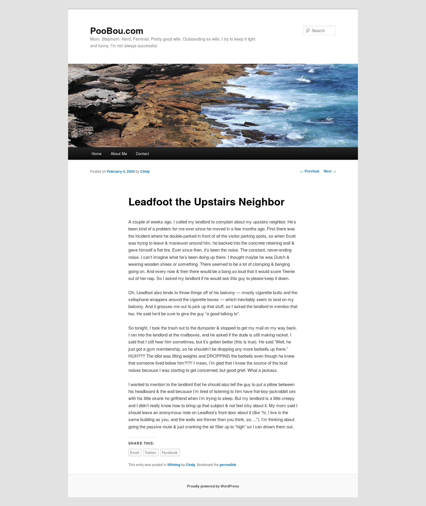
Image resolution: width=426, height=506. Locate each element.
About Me (119, 153)
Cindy (145, 171)
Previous (309, 171)
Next (330, 171)
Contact (142, 153)
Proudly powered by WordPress (213, 486)
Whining (173, 464)
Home (96, 153)
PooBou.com (116, 30)
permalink (228, 464)
